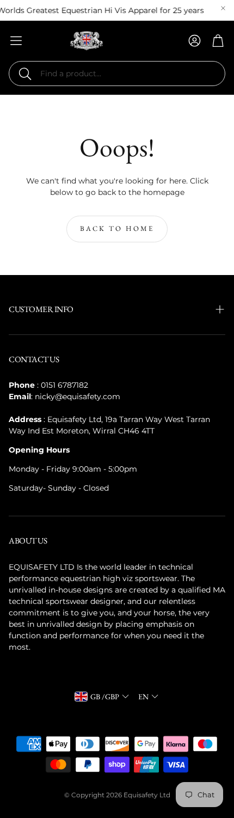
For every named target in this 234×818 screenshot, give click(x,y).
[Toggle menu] (16, 40)
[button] (117, 74)
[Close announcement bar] (223, 8)
